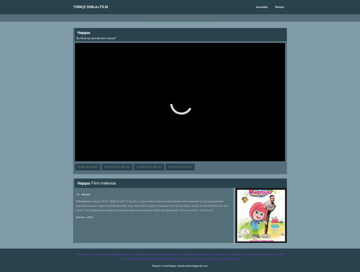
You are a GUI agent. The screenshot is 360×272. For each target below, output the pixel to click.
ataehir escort (221, 254)
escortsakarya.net (190, 254)
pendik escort (254, 254)
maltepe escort (237, 254)
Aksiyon (86, 194)
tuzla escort (206, 254)
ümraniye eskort (101, 254)
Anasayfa (262, 7)
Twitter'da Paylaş (180, 167)
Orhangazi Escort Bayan (144, 254)
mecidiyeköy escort (230, 259)
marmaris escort (167, 259)
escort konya (183, 259)
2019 (89, 217)
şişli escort (212, 259)
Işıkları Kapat (89, 167)
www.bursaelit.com (168, 254)
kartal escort (269, 254)
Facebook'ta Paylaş (149, 167)
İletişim (279, 7)
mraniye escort (135, 259)
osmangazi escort (121, 254)
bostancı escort (83, 254)
